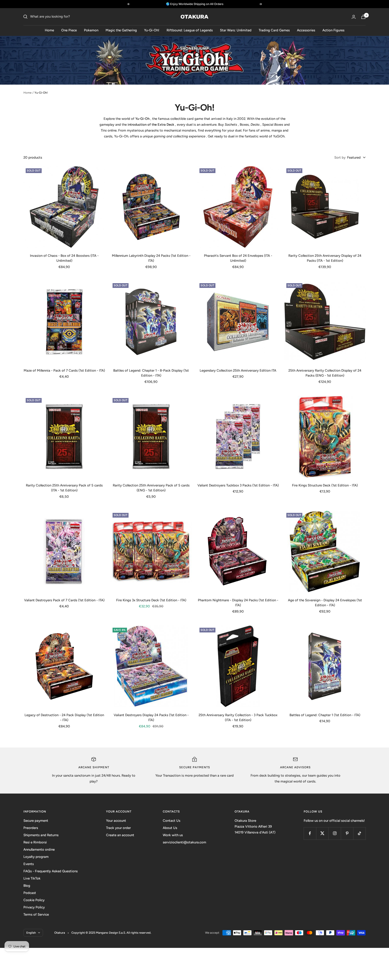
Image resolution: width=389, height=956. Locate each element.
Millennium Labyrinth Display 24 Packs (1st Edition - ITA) (151, 258)
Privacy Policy (34, 907)
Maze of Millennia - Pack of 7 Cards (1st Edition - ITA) (64, 370)
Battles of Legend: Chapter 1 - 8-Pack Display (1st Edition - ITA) (151, 373)
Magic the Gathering (121, 30)
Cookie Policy (34, 900)
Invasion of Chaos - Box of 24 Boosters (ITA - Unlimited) (64, 258)
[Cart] (363, 17)
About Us (170, 828)
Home (49, 30)
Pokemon (91, 30)
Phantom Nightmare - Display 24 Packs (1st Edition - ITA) (238, 602)
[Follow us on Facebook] (310, 833)
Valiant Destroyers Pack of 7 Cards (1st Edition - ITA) (64, 600)
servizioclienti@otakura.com (184, 842)
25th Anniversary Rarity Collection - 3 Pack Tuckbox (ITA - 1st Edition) (238, 717)
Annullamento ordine (39, 849)
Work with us (173, 835)
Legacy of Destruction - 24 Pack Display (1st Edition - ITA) (64, 717)
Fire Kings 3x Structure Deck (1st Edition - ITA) (151, 600)
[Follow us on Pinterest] (347, 833)
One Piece (69, 30)
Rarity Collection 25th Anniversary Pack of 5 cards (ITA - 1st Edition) (64, 488)
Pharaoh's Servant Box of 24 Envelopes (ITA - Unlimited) (238, 258)
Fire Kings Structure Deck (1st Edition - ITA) (325, 485)
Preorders (30, 828)
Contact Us (171, 821)
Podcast (29, 893)
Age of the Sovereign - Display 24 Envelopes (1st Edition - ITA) (325, 602)
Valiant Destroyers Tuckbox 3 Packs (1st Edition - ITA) (238, 485)
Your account (116, 821)
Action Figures (333, 30)
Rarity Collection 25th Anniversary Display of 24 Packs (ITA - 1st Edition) (324, 258)
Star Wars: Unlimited (235, 30)
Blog (26, 886)
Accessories (306, 30)
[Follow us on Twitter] (322, 833)
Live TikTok (32, 878)
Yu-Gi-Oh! (151, 30)
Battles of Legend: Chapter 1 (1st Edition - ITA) (324, 715)
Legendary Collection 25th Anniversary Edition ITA (238, 370)
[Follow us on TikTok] (359, 833)
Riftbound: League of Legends (190, 30)
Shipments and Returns (41, 835)
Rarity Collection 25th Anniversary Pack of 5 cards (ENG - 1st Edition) (151, 488)
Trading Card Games (274, 30)
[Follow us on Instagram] (334, 833)
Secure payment (35, 821)
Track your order (118, 828)
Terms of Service (36, 914)
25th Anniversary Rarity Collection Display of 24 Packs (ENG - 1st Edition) (324, 373)
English (31, 932)
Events (28, 864)
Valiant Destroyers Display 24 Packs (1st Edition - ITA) (151, 717)
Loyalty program (36, 857)
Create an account (120, 835)
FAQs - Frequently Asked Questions (50, 871)
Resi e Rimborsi (35, 842)
